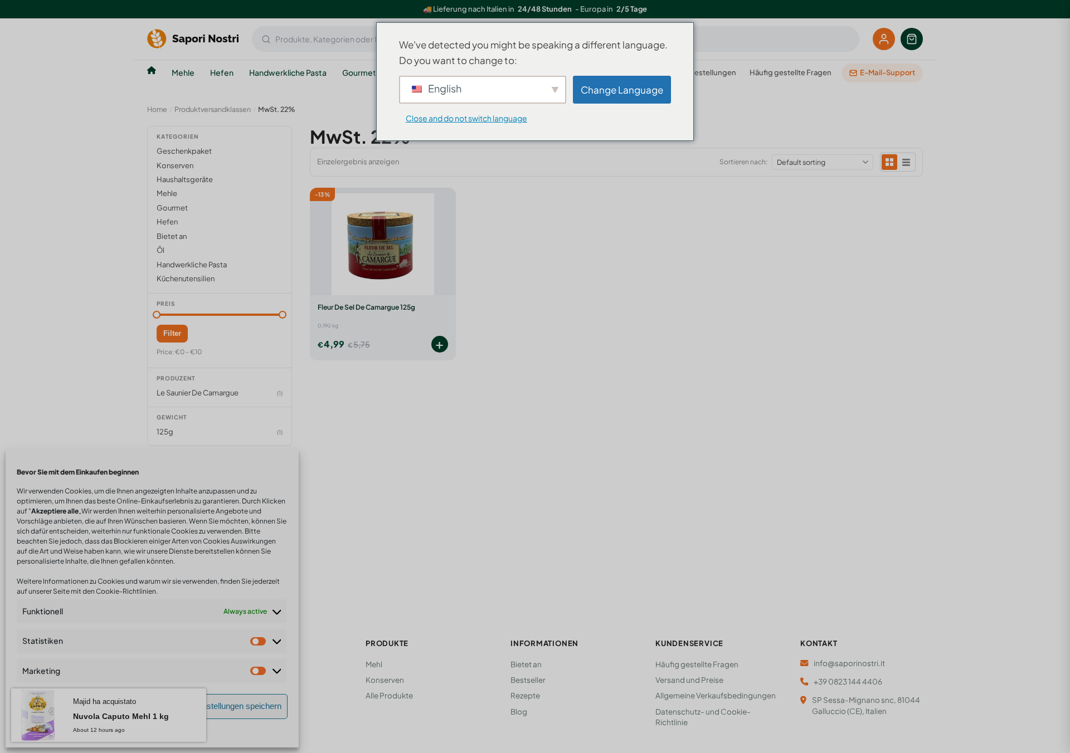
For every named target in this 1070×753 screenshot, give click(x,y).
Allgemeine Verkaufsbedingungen (715, 695)
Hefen (222, 72)
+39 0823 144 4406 (848, 681)
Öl (160, 250)
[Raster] (889, 162)
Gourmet (359, 72)
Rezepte (525, 695)
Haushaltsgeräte (185, 179)
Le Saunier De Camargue (198, 392)
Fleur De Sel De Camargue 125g (366, 307)
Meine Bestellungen (701, 72)
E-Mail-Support (887, 72)
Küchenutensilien (186, 278)
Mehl (374, 664)
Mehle (183, 72)
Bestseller (528, 679)
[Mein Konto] (884, 39)
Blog (518, 711)
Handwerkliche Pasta (288, 72)
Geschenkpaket (184, 150)
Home (157, 109)
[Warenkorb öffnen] (912, 39)
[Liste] (906, 162)
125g (165, 431)
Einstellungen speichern (238, 706)
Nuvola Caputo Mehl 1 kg (121, 716)
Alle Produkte (389, 695)
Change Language (622, 90)
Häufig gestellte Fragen (790, 72)
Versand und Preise (689, 679)
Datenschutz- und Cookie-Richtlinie (703, 717)
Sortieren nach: (743, 162)
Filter (172, 333)
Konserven (175, 165)
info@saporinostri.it (849, 663)
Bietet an (172, 236)
